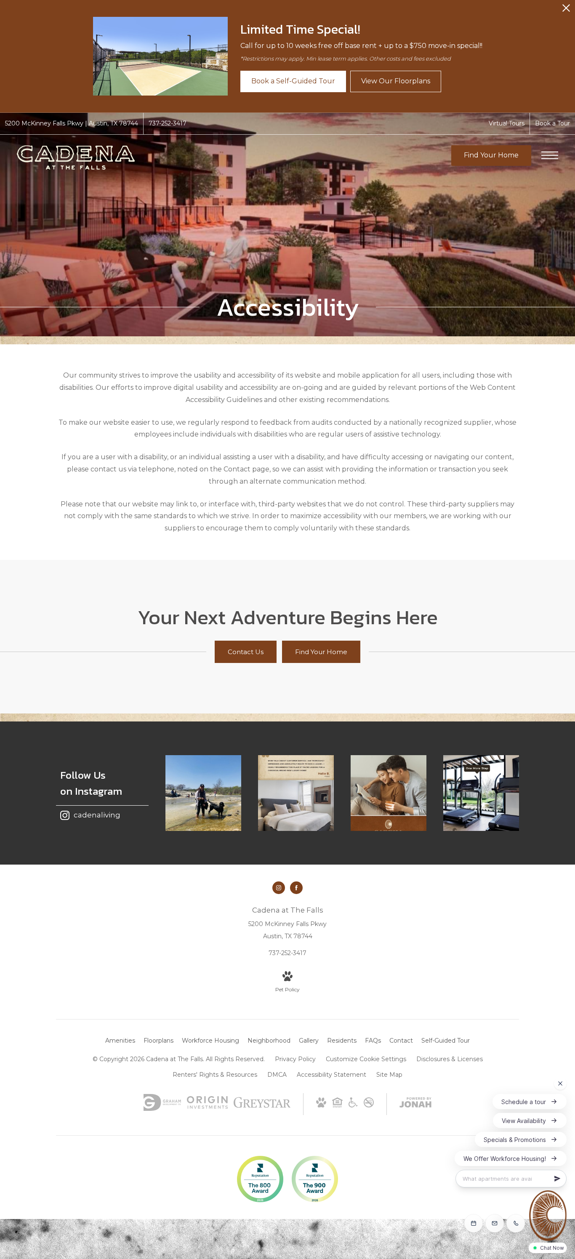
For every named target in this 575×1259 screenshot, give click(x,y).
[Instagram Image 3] (388, 793)
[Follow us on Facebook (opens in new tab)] (296, 887)
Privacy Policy (295, 1059)
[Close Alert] (566, 10)
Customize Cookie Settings (366, 1059)
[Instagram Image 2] (296, 793)
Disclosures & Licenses (449, 1059)
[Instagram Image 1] (203, 793)
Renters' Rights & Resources (215, 1074)
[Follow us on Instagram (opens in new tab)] (278, 887)
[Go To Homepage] (76, 157)
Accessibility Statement (331, 1074)
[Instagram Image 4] (481, 793)
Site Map (389, 1074)
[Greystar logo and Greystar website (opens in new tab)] (262, 1106)
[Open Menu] (549, 155)
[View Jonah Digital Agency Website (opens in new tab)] (415, 1104)
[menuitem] (120, 1041)
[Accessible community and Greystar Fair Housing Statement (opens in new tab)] (353, 1105)
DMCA (277, 1074)
